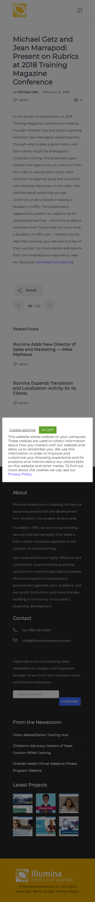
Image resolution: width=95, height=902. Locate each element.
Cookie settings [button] (22, 430)
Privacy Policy (20, 474)
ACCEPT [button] (48, 430)
